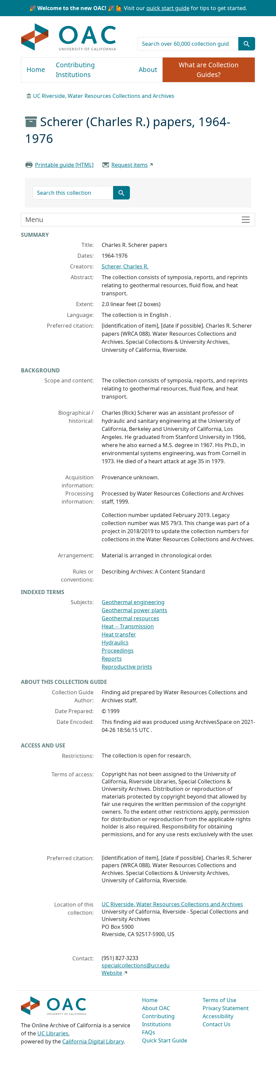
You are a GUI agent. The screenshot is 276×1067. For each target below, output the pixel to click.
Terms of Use (219, 1000)
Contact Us (217, 1024)
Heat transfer (119, 634)
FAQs (148, 1032)
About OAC (156, 1008)
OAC (69, 37)
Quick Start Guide (164, 1040)
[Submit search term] (246, 43)
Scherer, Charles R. (125, 266)
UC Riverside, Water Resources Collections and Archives (103, 96)
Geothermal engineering (133, 602)
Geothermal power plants (134, 610)
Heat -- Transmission (128, 626)
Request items (129, 165)
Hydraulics (115, 642)
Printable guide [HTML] (64, 165)
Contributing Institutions (75, 70)
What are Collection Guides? (209, 70)
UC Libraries (52, 1033)
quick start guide (167, 8)
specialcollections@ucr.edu (136, 965)
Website (112, 973)
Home (36, 69)
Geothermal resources (130, 618)
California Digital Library (93, 1041)
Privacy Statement (226, 1008)
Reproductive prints (127, 666)
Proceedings (118, 650)
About (148, 69)
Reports (112, 658)
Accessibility (218, 1016)
